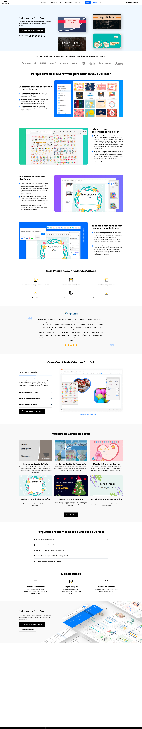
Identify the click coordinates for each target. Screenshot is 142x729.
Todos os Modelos (27, 629)
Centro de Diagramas (35, 587)
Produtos (43, 2)
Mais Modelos (70, 515)
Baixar (87, 2)
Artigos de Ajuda (71, 587)
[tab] (35, 373)
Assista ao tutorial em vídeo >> (89, 414)
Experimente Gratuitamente (33, 30)
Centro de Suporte (106, 587)
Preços (95, 2)
